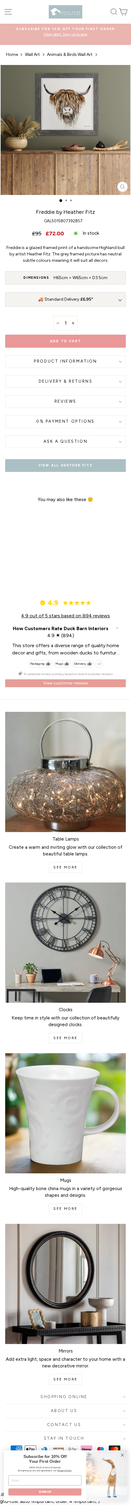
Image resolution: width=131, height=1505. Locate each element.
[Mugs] (65, 1113)
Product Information (65, 361)
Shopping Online (64, 1396)
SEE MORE (65, 867)
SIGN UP (45, 1492)
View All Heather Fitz (65, 465)
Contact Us (64, 1424)
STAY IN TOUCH (64, 1438)
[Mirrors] (65, 1284)
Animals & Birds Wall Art (70, 54)
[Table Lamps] (65, 772)
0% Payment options (65, 421)
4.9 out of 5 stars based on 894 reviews (65, 616)
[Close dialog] (122, 1455)
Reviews (65, 401)
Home (12, 54)
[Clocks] (65, 942)
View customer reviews (65, 683)
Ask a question (65, 441)
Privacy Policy (64, 1470)
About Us (64, 1410)
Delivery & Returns (66, 381)
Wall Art (32, 54)
